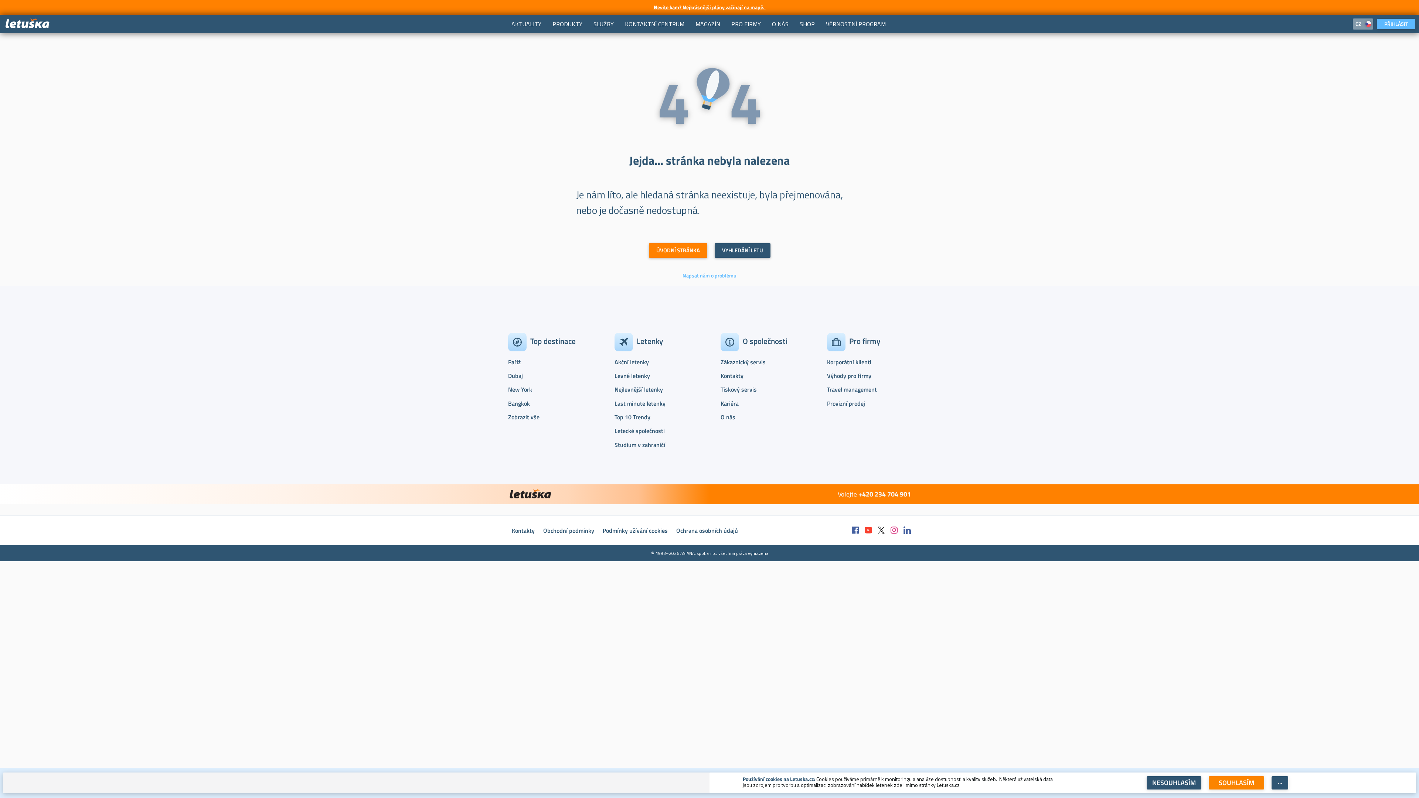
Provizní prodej (846, 403)
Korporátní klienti (849, 362)
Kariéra (730, 403)
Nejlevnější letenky (639, 389)
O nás (728, 417)
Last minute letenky (640, 403)
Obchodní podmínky (568, 530)
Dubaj (515, 375)
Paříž (514, 362)
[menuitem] (526, 24)
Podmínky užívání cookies (635, 530)
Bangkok (519, 403)
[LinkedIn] (907, 530)
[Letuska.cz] (28, 23)
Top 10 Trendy (632, 417)
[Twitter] (881, 530)
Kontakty (732, 375)
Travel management (852, 389)
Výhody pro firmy (849, 375)
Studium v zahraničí (640, 444)
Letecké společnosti (640, 430)
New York (520, 389)
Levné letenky (632, 375)
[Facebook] (855, 530)
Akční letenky (632, 362)
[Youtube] (868, 530)
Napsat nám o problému (709, 276)
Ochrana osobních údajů (707, 530)
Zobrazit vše (524, 417)
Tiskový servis (739, 389)
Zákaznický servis (743, 362)
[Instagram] (894, 530)
